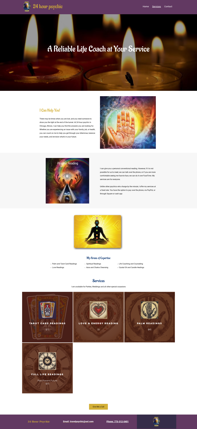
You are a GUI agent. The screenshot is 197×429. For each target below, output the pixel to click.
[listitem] (47, 317)
